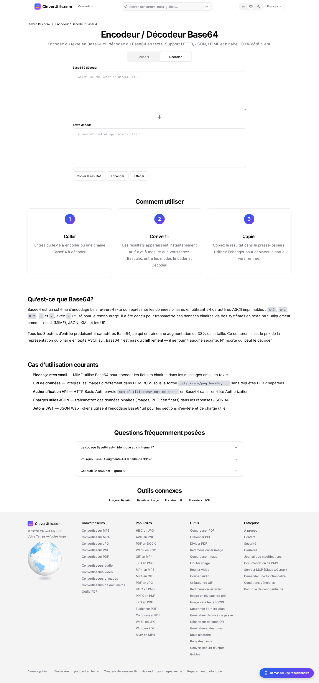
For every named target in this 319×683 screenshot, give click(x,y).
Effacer (139, 176)
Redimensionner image (206, 550)
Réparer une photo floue (204, 671)
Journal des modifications (263, 556)
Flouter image (200, 563)
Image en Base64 (120, 500)
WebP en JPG (145, 621)
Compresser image (203, 556)
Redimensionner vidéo (206, 589)
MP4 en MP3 (145, 569)
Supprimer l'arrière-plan (207, 608)
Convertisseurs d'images (100, 578)
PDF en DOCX (146, 543)
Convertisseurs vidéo (97, 572)
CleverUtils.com (57, 6)
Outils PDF (89, 591)
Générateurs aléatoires (206, 628)
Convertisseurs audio (97, 565)
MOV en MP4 (145, 635)
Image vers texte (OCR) (207, 602)
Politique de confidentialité (263, 589)
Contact (249, 537)
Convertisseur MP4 (96, 537)
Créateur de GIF (201, 582)
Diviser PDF (198, 543)
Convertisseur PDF (95, 556)
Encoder (143, 57)
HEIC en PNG (145, 589)
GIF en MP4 (144, 556)
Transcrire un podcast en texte (76, 671)
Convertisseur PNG (95, 550)
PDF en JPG (144, 582)
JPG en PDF (144, 602)
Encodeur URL (174, 500)
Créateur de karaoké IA (120, 671)
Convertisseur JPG (95, 543)
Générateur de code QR (207, 621)
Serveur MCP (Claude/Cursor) (265, 569)
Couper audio (199, 576)
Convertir (84, 6)
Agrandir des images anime (162, 671)
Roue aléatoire (200, 635)
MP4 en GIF (144, 576)
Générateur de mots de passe (211, 615)
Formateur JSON (199, 500)
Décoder (175, 57)
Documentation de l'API (261, 563)
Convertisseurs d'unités (207, 648)
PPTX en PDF (145, 595)
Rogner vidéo (199, 569)
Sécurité (250, 543)
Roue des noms (201, 641)
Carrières (250, 550)
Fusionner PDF (146, 608)
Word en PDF (145, 628)
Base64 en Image (148, 500)
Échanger (117, 176)
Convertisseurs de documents (103, 585)
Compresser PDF (148, 615)
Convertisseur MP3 (96, 530)
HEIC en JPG (145, 530)
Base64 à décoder (85, 67)
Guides (195, 654)
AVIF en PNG (145, 537)
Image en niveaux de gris (208, 595)
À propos (250, 530)
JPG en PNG (144, 563)
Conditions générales (259, 582)
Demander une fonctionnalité (265, 576)
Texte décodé (82, 125)
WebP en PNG (146, 550)
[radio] (243, 6)
